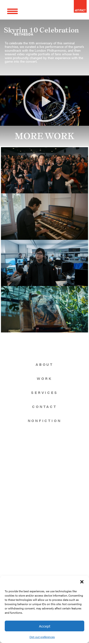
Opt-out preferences (42, 637)
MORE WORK (45, 136)
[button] (82, 581)
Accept (44, 625)
